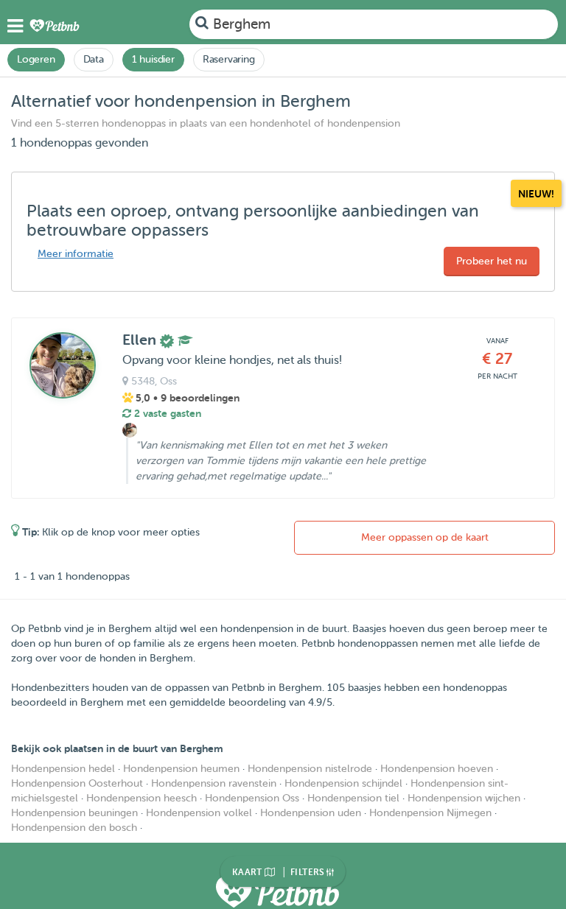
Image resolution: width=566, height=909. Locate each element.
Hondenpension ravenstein (213, 783)
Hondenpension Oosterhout (77, 783)
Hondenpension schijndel (343, 783)
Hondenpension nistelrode (310, 768)
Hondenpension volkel (199, 812)
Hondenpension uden (310, 812)
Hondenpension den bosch (74, 827)
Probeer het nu (491, 261)
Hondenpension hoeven (436, 768)
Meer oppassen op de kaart (425, 537)
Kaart (248, 872)
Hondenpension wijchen (464, 798)
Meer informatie (75, 253)
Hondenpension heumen (181, 768)
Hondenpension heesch (141, 798)
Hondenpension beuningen (74, 812)
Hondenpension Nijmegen (430, 812)
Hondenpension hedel (63, 768)
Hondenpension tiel (353, 798)
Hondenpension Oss (252, 798)
